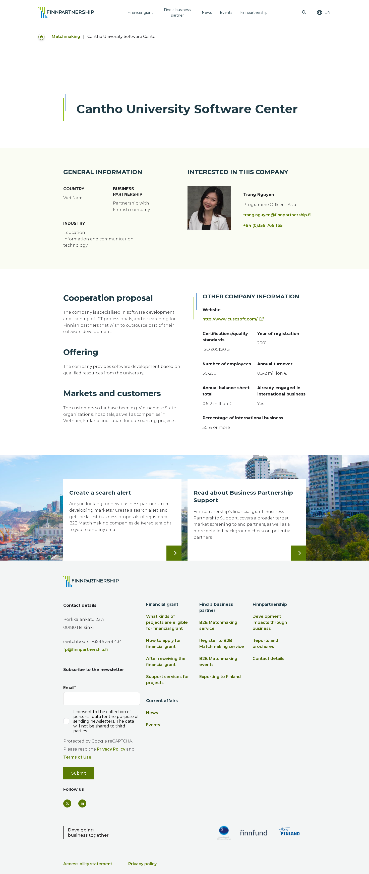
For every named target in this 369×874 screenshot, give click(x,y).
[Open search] (304, 12)
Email (68, 687)
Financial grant (140, 12)
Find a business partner (177, 13)
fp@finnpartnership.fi (85, 649)
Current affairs (162, 700)
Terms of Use (77, 757)
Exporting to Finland (220, 676)
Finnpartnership (254, 12)
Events (226, 12)
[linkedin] (82, 803)
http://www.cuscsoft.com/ (230, 319)
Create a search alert (100, 492)
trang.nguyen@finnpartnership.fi (277, 215)
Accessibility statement (87, 863)
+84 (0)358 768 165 (263, 225)
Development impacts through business (270, 622)
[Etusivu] (41, 36)
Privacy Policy (111, 749)
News (207, 12)
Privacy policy (142, 863)
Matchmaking (66, 36)
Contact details (268, 658)
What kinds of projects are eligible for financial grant (167, 622)
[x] (67, 803)
